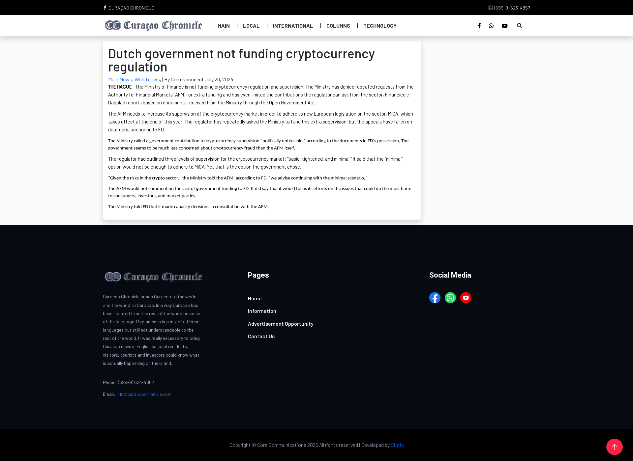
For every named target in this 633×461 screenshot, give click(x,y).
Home (255, 298)
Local (251, 25)
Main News (120, 79)
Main (224, 25)
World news (147, 79)
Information (262, 311)
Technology (380, 25)
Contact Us (261, 336)
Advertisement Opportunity (281, 323)
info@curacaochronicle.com (143, 394)
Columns (338, 25)
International (293, 25)
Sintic (397, 445)
